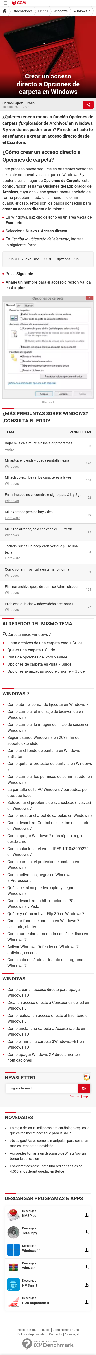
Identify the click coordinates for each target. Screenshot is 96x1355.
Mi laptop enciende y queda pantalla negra (37, 460)
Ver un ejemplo (80, 1096)
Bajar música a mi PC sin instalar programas (38, 443)
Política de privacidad (31, 1334)
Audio (9, 449)
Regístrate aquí (27, 1330)
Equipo (45, 1330)
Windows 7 (81, 11)
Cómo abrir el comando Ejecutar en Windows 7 (47, 704)
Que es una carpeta (24, 650)
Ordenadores (22, 11)
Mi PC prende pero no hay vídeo (29, 512)
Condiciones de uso (66, 1330)
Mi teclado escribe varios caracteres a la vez (38, 477)
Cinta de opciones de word (30, 657)
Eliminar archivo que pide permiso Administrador (42, 587)
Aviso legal (71, 1334)
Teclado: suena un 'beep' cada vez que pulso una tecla (41, 549)
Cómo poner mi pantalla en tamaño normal (37, 569)
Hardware (12, 518)
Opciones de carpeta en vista (32, 664)
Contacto (55, 1334)
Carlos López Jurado (18, 103)
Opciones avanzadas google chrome (39, 671)
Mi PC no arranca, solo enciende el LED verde (39, 529)
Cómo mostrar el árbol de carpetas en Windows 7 (50, 815)
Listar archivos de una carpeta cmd (37, 643)
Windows (61, 11)
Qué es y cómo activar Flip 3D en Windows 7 (45, 913)
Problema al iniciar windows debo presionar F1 (40, 604)
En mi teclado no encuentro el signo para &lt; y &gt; (43, 495)
